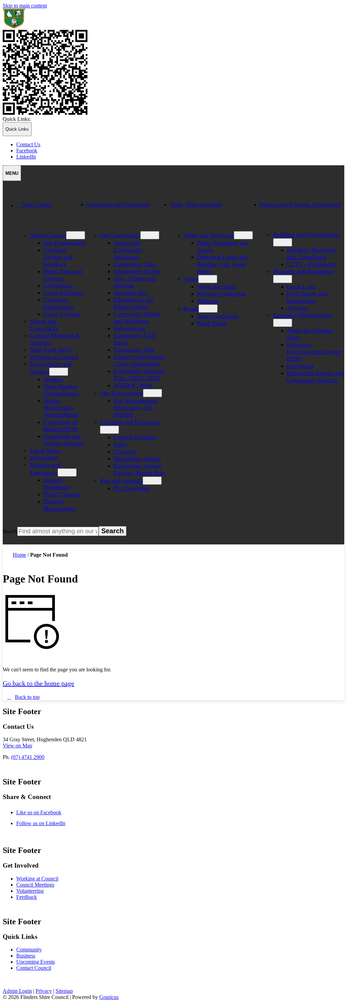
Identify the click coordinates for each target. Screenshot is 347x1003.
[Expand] (25, 227)
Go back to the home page (38, 683)
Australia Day (131, 292)
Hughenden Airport (137, 458)
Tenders (53, 379)
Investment (300, 366)
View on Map (17, 745)
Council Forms (61, 314)
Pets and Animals (121, 480)
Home (19, 555)
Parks (120, 444)
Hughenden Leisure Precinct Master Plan (139, 469)
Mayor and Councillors (44, 325)
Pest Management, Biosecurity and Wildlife (136, 407)
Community (29, 949)
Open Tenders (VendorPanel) (61, 390)
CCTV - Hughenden (311, 264)
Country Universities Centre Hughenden (139, 360)
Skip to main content (25, 5)
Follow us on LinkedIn (47, 823)
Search (10, 531)
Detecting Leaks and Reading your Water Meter (222, 264)
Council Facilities (135, 437)
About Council (48, 235)
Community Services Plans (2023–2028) (139, 375)
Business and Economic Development (300, 204)
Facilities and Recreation (130, 422)
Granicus (109, 997)
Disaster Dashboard (56, 483)
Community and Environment (118, 204)
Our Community (120, 235)
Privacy (44, 991)
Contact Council (33, 968)
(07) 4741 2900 (27, 757)
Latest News (45, 450)
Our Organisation (64, 242)
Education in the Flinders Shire (134, 303)
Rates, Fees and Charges (62, 275)
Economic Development (302, 315)
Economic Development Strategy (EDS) (314, 351)
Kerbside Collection (221, 293)
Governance (58, 285)
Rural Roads (212, 323)
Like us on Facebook (45, 812)
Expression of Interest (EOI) (60, 425)
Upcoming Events (35, 962)
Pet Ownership (132, 488)
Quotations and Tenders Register (64, 440)
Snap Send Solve (51, 349)
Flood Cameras (62, 494)
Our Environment (121, 393)
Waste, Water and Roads (196, 204)
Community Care (135, 264)
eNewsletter (44, 457)
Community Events (137, 271)
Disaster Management (59, 505)
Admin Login (17, 991)
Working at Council (54, 356)
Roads (191, 308)
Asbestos (208, 300)
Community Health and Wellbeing (137, 317)
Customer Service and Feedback (57, 256)
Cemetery (125, 451)
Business (25, 956)
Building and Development (306, 234)
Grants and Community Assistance (128, 249)
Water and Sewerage (208, 235)
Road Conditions (217, 316)
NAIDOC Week (133, 385)
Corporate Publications (58, 303)
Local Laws (301, 286)
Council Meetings (35, 885)
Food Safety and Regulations (307, 297)
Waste (190, 279)
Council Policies (63, 292)
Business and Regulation (303, 271)
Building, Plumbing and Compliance (311, 253)
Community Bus (134, 349)
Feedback (26, 897)
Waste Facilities (216, 286)
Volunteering (129, 328)
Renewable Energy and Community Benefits (315, 377)
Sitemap (64, 991)
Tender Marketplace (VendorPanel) (61, 407)
